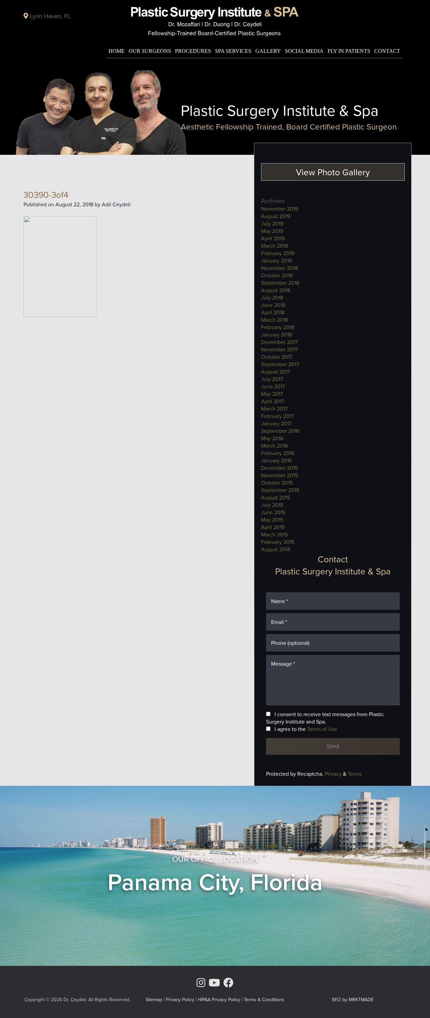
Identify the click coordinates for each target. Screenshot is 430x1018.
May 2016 (272, 438)
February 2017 (277, 416)
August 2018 (275, 290)
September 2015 (280, 490)
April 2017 (272, 401)
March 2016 (274, 445)
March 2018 (274, 319)
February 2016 (277, 453)
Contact (387, 51)
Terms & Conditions (264, 999)
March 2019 (274, 245)
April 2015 (273, 527)
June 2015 (273, 512)
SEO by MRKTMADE (353, 999)
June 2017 (273, 386)
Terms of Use (322, 729)
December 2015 (279, 467)
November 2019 (279, 208)
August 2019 (275, 216)
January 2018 (276, 334)
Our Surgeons (150, 51)
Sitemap (154, 999)
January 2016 (276, 460)
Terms (353, 773)
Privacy (334, 773)
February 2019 (277, 253)
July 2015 (272, 504)
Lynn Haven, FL (50, 16)
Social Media (304, 51)
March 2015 (274, 534)
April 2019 (273, 238)
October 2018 (277, 275)
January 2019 (276, 260)
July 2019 (272, 223)
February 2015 (277, 542)
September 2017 (280, 364)
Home (117, 51)
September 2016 (280, 430)
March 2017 (274, 408)
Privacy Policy (180, 999)
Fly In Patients (349, 51)
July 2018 (272, 297)
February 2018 (277, 327)
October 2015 (277, 482)
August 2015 (275, 497)
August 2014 (275, 549)
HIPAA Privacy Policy (219, 999)
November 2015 (279, 475)
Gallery (268, 51)
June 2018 (273, 305)
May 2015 (272, 519)
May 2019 (272, 231)
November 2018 (279, 268)
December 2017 (279, 342)
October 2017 (276, 356)
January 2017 (276, 423)
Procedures (193, 51)
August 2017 (275, 371)
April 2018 (273, 312)
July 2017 (272, 379)
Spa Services (233, 51)
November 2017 (279, 349)
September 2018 (280, 282)
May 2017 (272, 393)
